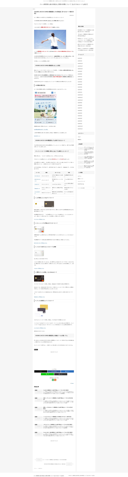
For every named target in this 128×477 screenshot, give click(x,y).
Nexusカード (37, 188)
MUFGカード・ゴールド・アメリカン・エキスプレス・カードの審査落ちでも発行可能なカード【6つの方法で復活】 (86, 40)
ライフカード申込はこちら (39, 219)
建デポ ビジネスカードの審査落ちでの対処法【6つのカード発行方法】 (85, 45)
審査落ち (36, 349)
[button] (60, 374)
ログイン (79, 176)
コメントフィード (81, 181)
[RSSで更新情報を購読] (55, 380)
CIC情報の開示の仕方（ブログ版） (41, 129)
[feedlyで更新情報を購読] (53, 380)
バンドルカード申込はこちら (40, 327)
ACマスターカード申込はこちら (40, 242)
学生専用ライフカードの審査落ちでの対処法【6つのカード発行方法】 (86, 31)
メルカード (37, 184)
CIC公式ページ (37, 135)
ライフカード (37, 175)
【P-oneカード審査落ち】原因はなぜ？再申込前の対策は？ (86, 35)
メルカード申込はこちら (39, 268)
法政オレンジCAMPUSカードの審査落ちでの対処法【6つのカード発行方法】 (86, 49)
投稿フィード (80, 178)
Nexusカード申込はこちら (39, 296)
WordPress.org (81, 183)
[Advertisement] (54, 360)
